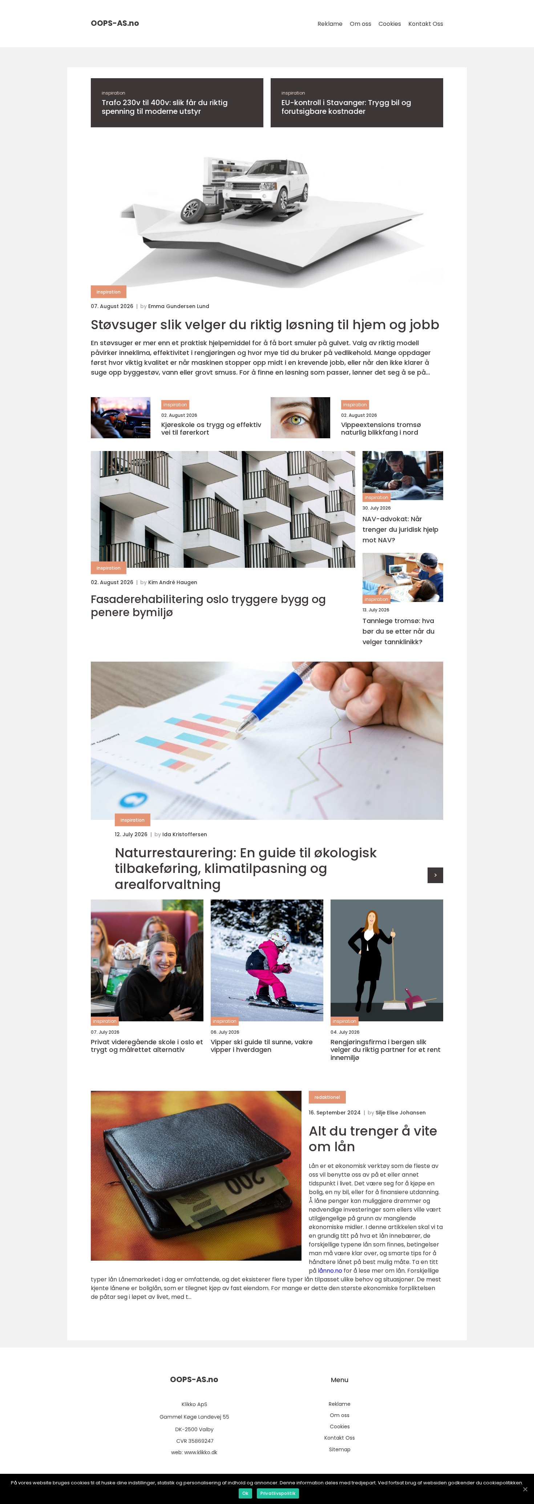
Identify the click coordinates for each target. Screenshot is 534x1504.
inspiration (113, 93)
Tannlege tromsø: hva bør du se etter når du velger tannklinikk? (398, 631)
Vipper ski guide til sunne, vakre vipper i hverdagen (262, 1046)
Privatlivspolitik (277, 1493)
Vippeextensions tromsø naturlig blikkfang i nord (381, 428)
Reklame (330, 24)
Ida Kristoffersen (184, 834)
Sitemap (340, 1449)
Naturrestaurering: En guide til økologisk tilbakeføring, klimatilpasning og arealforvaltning (246, 868)
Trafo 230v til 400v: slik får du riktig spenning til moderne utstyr (165, 107)
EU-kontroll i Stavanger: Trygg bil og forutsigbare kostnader (346, 107)
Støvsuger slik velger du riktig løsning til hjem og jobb (265, 324)
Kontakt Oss (425, 24)
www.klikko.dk (200, 1452)
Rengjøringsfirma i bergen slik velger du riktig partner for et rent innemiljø (386, 1050)
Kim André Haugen (172, 582)
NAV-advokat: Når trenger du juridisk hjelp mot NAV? (400, 529)
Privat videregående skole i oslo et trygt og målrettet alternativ (147, 1046)
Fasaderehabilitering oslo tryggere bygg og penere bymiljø (208, 606)
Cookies (390, 24)
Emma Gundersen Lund (178, 306)
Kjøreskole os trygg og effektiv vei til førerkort (211, 428)
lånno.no (330, 1270)
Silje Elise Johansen (401, 1112)
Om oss (360, 24)
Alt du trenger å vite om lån (373, 1139)
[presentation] (435, 875)
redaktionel (327, 1097)
